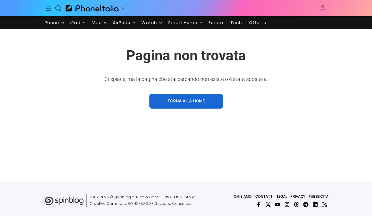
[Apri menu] (123, 8)
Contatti (264, 196)
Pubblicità (318, 196)
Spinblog (122, 197)
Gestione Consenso (172, 203)
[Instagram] (287, 204)
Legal (282, 196)
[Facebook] (259, 204)
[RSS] (324, 204)
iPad (75, 23)
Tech (236, 23)
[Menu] (49, 8)
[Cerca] (58, 8)
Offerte (257, 23)
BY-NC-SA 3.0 (139, 203)
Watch (149, 23)
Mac (97, 23)
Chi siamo (243, 196)
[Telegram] (306, 204)
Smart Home (182, 23)
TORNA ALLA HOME (186, 101)
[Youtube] (277, 204)
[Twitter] (268, 204)
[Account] (323, 8)
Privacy (298, 196)
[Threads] (296, 204)
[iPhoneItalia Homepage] (92, 8)
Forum (215, 23)
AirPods (121, 23)
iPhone (51, 23)
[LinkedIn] (315, 204)
